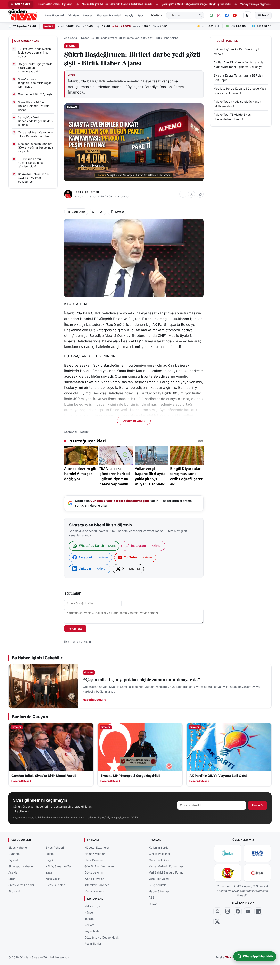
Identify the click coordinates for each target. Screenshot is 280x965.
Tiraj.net (231, 957)
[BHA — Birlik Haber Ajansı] (257, 853)
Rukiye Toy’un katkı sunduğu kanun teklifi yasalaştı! (237, 104)
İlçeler (156, 15)
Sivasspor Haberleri (108, 15)
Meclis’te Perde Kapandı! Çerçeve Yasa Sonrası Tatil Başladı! (240, 91)
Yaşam (50, 872)
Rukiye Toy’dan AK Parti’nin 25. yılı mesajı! (236, 51)
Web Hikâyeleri (94, 878)
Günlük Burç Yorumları (99, 866)
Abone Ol (257, 805)
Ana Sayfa (70, 37)
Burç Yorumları (158, 885)
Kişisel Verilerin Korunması (166, 866)
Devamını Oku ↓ (134, 420)
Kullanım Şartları (159, 847)
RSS (151, 897)
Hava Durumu (93, 860)
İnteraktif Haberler (96, 885)
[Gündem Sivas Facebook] (227, 15)
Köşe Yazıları (54, 878)
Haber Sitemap (159, 891)
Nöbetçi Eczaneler (96, 847)
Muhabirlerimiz (94, 891)
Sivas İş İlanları (55, 885)
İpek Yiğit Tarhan (87, 192)
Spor (140, 15)
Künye (88, 912)
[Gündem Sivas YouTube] (234, 15)
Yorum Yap (75, 628)
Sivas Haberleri (54, 15)
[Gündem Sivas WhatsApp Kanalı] (211, 15)
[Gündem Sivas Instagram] (219, 15)
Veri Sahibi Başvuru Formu (166, 872)
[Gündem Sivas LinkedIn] (258, 911)
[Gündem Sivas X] (217, 921)
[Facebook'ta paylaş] (182, 194)
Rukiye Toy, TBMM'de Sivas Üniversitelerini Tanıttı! (232, 117)
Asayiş (129, 15)
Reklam (89, 924)
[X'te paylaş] (191, 194)
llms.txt (153, 903)
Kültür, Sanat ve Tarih (60, 866)
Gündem (73, 15)
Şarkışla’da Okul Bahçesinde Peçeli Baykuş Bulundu (171, 4)
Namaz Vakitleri (94, 853)
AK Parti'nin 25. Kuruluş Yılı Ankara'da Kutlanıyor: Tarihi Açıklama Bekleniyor (238, 65)
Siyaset (87, 15)
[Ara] (200, 15)
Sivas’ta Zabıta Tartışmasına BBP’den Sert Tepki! (238, 77)
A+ (102, 211)
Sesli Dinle (78, 211)
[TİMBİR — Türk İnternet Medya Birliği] (227, 853)
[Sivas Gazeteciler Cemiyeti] (227, 872)
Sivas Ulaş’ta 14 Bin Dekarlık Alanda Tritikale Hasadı (92, 4)
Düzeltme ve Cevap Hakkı (101, 937)
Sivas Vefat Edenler (21, 885)
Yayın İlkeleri (92, 931)
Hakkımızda (92, 906)
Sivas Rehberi (55, 847)
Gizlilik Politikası (159, 853)
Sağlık (50, 860)
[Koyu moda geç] (247, 15)
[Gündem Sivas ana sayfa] (23, 15)
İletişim (89, 918)
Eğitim (50, 853)
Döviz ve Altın (93, 872)
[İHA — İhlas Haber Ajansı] (257, 872)
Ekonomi (14, 891)
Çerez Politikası (159, 860)
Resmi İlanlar (92, 943)
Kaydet (119, 211)
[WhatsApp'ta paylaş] (200, 194)
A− (94, 211)
